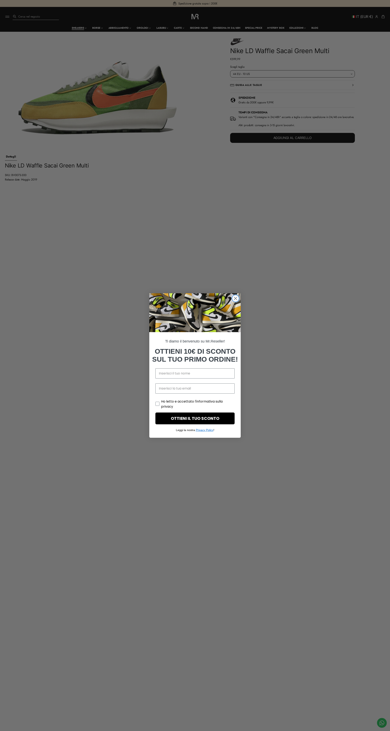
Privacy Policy (204, 430)
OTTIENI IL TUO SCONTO (195, 418)
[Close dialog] (235, 298)
